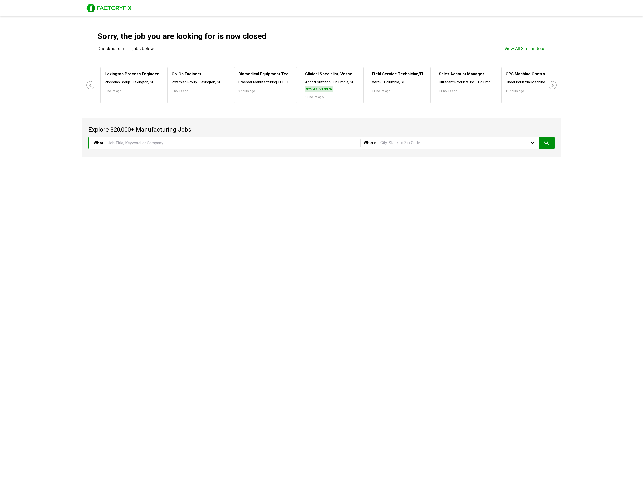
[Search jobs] (546, 143)
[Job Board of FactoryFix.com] (109, 8)
